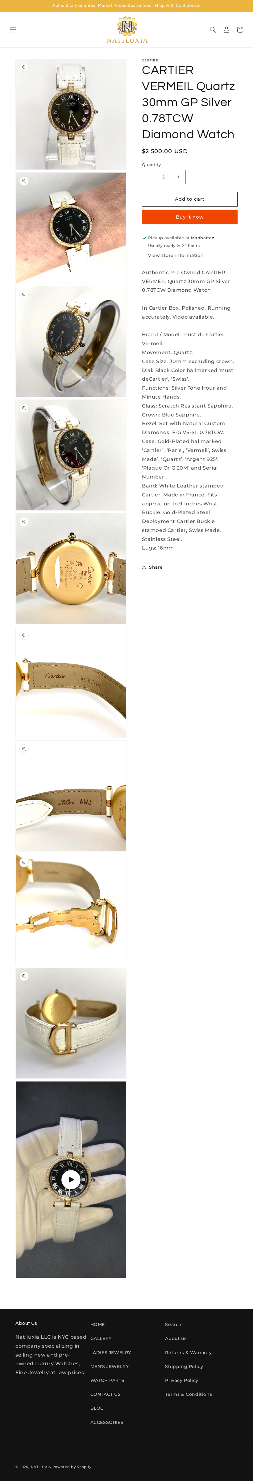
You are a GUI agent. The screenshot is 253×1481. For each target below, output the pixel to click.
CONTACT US (105, 1394)
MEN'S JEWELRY (109, 1366)
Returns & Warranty (188, 1352)
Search (173, 1324)
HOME (97, 1324)
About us (175, 1338)
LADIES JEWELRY (110, 1352)
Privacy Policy (181, 1380)
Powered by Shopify (72, 1467)
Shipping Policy (184, 1366)
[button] (13, 29)
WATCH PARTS (107, 1380)
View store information (176, 255)
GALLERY (101, 1338)
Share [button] (156, 567)
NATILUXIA (41, 1467)
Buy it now (190, 217)
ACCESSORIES (107, 1422)
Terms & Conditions (188, 1394)
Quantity (151, 164)
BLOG (97, 1408)
